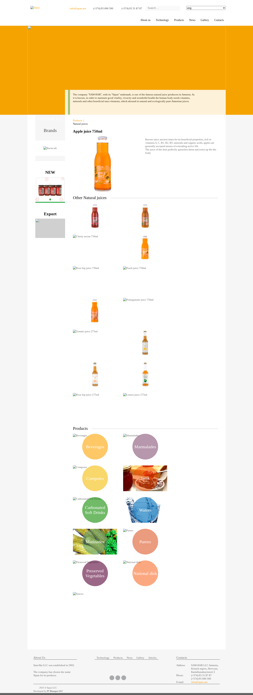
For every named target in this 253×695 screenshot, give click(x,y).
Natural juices (80, 123)
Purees (145, 541)
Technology (162, 20)
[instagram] (123, 677)
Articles (152, 657)
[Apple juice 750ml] (102, 192)
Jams (145, 478)
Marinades (95, 541)
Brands (50, 130)
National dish (145, 573)
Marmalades (145, 446)
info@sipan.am (78, 8)
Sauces (95, 605)
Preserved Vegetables (95, 573)
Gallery (140, 657)
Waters (145, 510)
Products (179, 20)
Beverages (95, 446)
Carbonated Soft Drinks (95, 510)
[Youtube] (118, 677)
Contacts (219, 20)
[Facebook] (112, 677)
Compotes (95, 478)
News (192, 20)
